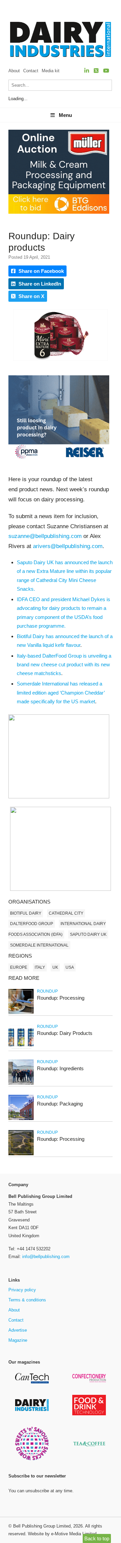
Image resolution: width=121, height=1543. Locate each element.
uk (55, 967)
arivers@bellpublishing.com (68, 546)
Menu (65, 115)
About (14, 70)
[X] (96, 71)
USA (70, 967)
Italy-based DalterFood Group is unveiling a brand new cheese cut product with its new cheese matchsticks (64, 664)
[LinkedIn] (86, 71)
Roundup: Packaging (60, 1104)
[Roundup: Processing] (21, 1013)
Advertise (17, 1330)
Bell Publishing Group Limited (42, 1526)
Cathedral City (66, 913)
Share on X (30, 296)
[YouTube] (106, 71)
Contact (30, 70)
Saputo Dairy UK (88, 934)
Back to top (96, 1538)
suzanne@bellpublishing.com (45, 536)
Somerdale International (39, 945)
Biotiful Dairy (25, 913)
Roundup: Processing (60, 998)
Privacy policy (22, 1289)
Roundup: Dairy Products (64, 1033)
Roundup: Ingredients (60, 1068)
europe (18, 967)
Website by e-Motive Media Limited (62, 1533)
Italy (40, 967)
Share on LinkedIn (39, 284)
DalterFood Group (31, 923)
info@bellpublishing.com (46, 1256)
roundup (47, 991)
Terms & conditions (27, 1299)
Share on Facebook (40, 271)
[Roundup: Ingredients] (21, 1083)
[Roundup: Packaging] (21, 1119)
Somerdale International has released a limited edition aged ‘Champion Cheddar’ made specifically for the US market (61, 692)
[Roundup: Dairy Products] (21, 1048)
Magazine (17, 1340)
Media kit (50, 70)
